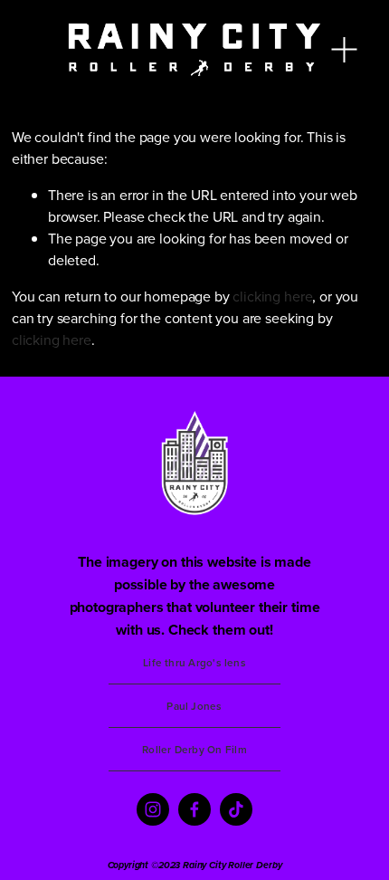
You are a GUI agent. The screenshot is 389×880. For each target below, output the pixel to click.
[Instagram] (153, 809)
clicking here (272, 296)
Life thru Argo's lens (194, 662)
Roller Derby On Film (194, 749)
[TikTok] (236, 809)
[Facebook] (194, 809)
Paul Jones (194, 705)
